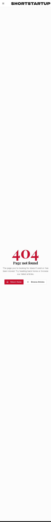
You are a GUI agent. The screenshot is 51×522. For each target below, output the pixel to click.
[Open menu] (3, 3)
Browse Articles (37, 282)
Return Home (16, 282)
